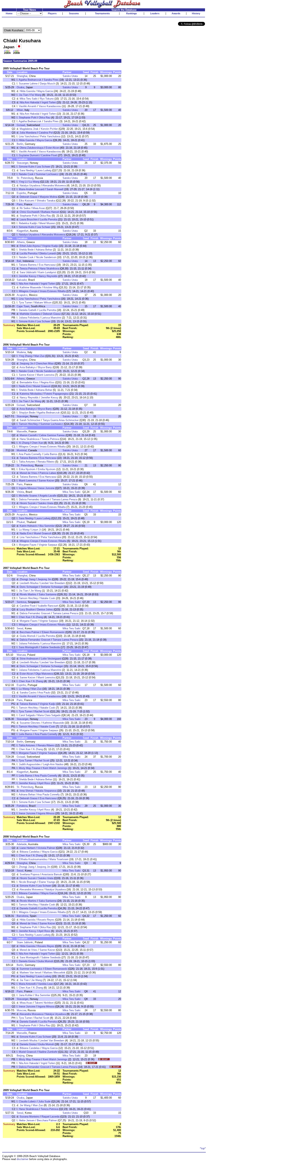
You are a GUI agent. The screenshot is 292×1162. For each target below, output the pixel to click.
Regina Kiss (47, 382)
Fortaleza (22, 805)
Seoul (20, 628)
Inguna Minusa (27, 488)
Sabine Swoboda (50, 647)
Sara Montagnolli (28, 647)
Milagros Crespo (28, 291)
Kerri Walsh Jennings (55, 768)
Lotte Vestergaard (51, 658)
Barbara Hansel (50, 211)
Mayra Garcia (45, 91)
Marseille (22, 431)
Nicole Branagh (27, 881)
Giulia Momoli (27, 635)
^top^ (203, 1148)
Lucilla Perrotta (48, 219)
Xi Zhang (24, 442)
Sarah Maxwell (54, 189)
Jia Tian (23, 94)
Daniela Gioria (27, 961)
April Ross (44, 783)
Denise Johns (45, 609)
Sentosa (21, 601)
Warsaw (21, 654)
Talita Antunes (27, 461)
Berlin (20, 143)
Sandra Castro (28, 692)
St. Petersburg (25, 177)
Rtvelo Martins (28, 594)
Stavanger (22, 162)
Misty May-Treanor (30, 768)
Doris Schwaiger (29, 586)
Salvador (22, 279)
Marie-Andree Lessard (31, 189)
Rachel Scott (41, 711)
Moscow (21, 1010)
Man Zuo (39, 355)
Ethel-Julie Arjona (30, 245)
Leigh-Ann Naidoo (53, 764)
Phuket (21, 522)
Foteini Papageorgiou (56, 393)
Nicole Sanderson (46, 257)
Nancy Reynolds (48, 276)
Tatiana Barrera (27, 264)
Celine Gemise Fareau (52, 435)
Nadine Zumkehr (48, 1051)
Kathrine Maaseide (30, 287)
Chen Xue (37, 442)
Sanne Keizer (26, 374)
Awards (176, 13)
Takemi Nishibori (44, 1002)
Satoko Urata (70, 76)
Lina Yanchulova (28, 136)
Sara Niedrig (27, 170)
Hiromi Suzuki (28, 503)
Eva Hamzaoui (47, 264)
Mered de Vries (28, 473)
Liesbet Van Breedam (52, 583)
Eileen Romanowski (53, 632)
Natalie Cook (26, 174)
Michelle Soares (28, 495)
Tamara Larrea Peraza (64, 499)
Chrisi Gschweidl (29, 211)
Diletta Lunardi (47, 253)
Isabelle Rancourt (48, 605)
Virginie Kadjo (50, 245)
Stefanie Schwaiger (52, 586)
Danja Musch (47, 83)
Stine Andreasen (29, 658)
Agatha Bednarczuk (30, 79)
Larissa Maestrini (51, 317)
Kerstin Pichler (49, 128)
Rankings (131, 13)
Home (9, 13)
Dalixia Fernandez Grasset (34, 499)
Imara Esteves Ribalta (53, 291)
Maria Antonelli (27, 983)
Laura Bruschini (29, 219)
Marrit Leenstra (45, 374)
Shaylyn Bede (27, 412)
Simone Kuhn (26, 166)
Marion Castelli (28, 435)
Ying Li (23, 181)
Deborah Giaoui (28, 196)
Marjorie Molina (48, 196)
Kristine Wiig (51, 287)
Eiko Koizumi (26, 200)
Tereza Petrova (28, 268)
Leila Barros (50, 454)
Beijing (20, 1055)
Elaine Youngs (47, 881)
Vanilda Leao (45, 983)
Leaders (155, 13)
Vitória (20, 491)
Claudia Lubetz (27, 1101)
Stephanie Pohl (27, 117)
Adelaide (22, 844)
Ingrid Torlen (49, 102)
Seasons (74, 13)
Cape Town (23, 306)
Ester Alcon (52, 147)
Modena (21, 352)
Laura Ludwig (43, 170)
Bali (19, 261)
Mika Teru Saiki (29, 98)
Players (52, 13)
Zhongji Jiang (27, 579)
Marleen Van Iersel (30, 972)
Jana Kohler (26, 995)
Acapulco (22, 294)
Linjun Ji (36, 529)
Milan (20, 109)
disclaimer (22, 1159)
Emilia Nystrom (46, 469)
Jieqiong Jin (26, 363)
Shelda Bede (26, 249)
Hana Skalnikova (49, 268)
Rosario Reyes (45, 919)
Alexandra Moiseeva (54, 185)
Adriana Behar (44, 249)
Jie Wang (35, 401)
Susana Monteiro (29, 1116)
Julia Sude (44, 1101)
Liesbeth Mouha (29, 583)
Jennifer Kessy (27, 276)
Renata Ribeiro (46, 461)
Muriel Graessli (41, 386)
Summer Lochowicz (47, 174)
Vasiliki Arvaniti (27, 106)
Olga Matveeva (44, 673)
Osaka (20, 87)
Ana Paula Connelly (30, 454)
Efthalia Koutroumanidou (33, 859)
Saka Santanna (47, 594)
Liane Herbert (27, 847)
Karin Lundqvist (47, 272)
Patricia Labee (48, 473)
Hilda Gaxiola (27, 91)
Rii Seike (25, 208)
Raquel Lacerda (50, 1116)
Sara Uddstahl (28, 272)
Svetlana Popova (29, 874)
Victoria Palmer (46, 847)
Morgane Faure (27, 544)
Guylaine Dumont (29, 155)
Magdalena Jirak (29, 128)
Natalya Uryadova (30, 185)
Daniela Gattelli (27, 310)
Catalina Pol (46, 132)
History (196, 13)
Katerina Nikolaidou (31, 393)
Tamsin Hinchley (28, 423)
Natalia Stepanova (45, 790)
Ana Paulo (44, 692)
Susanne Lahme (28, 83)
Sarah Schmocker (30, 420)
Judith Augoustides (30, 764)
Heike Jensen (27, 1120)
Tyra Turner (25, 302)
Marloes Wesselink (54, 972)
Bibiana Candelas (30, 851)
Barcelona (22, 915)
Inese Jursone (46, 488)
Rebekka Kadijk (28, 223)
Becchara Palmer (30, 632)
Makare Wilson (42, 302)
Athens (21, 242)
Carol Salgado (27, 715)
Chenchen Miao (45, 363)
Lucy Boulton (27, 609)
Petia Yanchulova (50, 136)
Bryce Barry (45, 367)
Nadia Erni (25, 386)
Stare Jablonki (25, 942)
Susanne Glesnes (30, 722)
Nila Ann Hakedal (29, 102)
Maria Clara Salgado (49, 715)
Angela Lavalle (48, 495)
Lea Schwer (43, 166)
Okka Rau (44, 117)
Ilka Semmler (47, 525)
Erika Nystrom (27, 469)
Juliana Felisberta (29, 317)
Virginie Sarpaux (48, 544)
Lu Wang (34, 181)
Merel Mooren (47, 223)
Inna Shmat (26, 790)
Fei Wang (35, 94)
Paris (20, 204)
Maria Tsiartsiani (58, 859)
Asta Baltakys (27, 367)
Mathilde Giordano (30, 313)
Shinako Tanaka (46, 200)
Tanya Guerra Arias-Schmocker (61, 420)
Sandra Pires (51, 79)
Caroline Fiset (49, 155)
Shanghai (22, 76)
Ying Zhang (25, 355)
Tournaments (102, 13)
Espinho (21, 193)
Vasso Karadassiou (50, 106)
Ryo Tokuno (47, 98)
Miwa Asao (38, 208)
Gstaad (21, 125)
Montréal (22, 450)
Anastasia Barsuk (52, 874)
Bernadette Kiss (29, 382)
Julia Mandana (28, 132)
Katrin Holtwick (28, 525)
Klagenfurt (22, 230)
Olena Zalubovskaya (31, 147)
